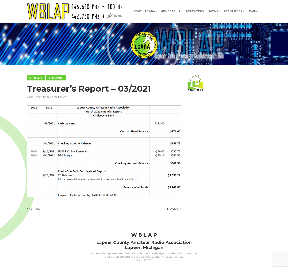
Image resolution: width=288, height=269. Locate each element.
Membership (170, 11)
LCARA (150, 11)
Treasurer (56, 77)
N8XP (46, 97)
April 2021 (36, 77)
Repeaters (195, 11)
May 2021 (173, 208)
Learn (252, 11)
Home (137, 11)
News (213, 11)
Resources (233, 11)
